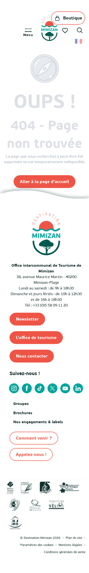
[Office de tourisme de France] (10, 487)
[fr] (79, 41)
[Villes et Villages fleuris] (69, 487)
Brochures (22, 412)
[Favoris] (65, 31)
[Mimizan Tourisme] (49, 28)
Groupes (21, 403)
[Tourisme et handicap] (15, 522)
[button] (79, 31)
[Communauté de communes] (26, 487)
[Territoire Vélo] (56, 504)
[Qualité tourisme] (36, 504)
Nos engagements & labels (38, 421)
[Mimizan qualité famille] (14, 504)
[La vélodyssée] (46, 487)
